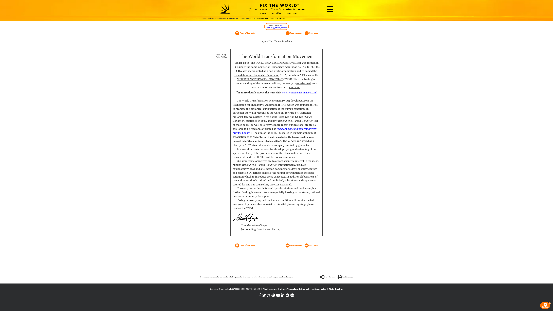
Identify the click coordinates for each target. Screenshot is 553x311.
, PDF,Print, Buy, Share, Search (276, 26)
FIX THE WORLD (278, 6)
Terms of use (292, 289)
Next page (313, 33)
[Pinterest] (273, 296)
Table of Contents (247, 33)
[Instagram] (268, 296)
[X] (264, 296)
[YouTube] (278, 296)
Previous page (296, 33)
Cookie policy (320, 289)
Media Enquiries (336, 289)
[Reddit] (287, 296)
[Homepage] (225, 9)
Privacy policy (305, 289)
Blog (292, 295)
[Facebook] (260, 296)
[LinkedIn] (282, 296)
